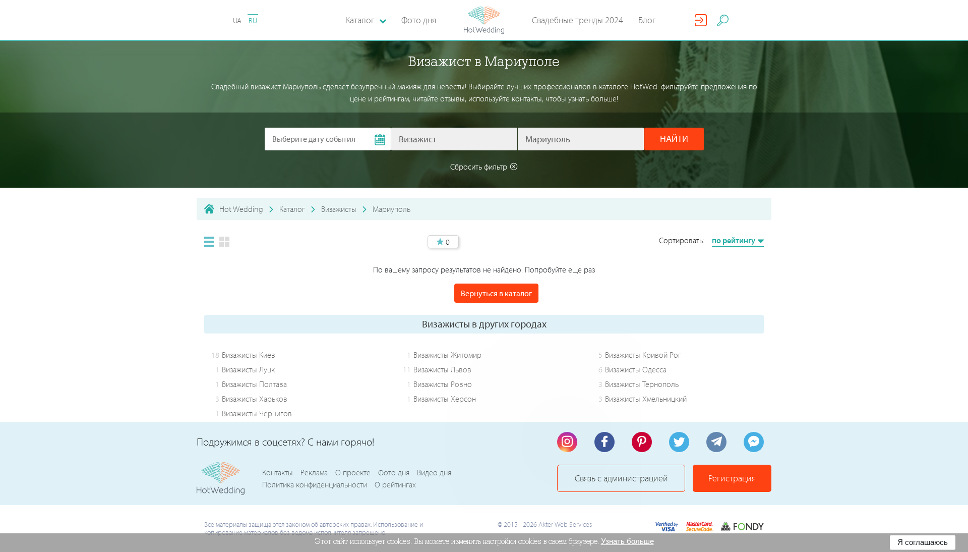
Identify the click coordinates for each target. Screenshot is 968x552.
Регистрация (732, 478)
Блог (647, 20)
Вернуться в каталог (496, 293)
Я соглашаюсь (922, 542)
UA (237, 20)
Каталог (292, 209)
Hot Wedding (241, 209)
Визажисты (338, 209)
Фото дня (418, 20)
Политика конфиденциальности (314, 484)
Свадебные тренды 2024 (577, 20)
